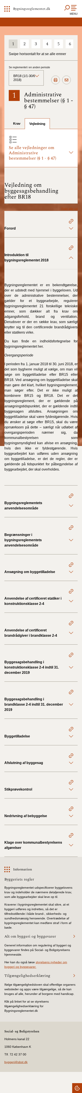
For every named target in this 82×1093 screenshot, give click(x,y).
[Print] (55, 80)
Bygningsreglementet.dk (31, 8)
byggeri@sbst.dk (16, 1062)
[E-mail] (66, 80)
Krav (16, 123)
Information (22, 869)
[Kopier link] (71, 222)
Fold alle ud (69, 209)
